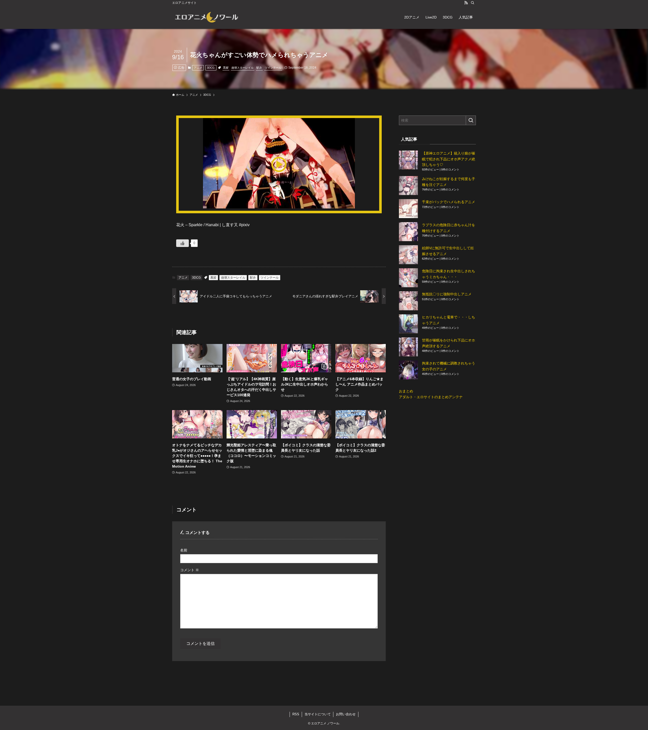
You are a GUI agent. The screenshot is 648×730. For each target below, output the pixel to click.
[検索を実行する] (471, 120)
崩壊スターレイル (242, 67)
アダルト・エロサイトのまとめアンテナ (431, 397)
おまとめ (406, 391)
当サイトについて (318, 714)
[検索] (472, 3)
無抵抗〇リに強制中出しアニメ (447, 294)
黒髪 (226, 67)
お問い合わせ (346, 714)
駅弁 (259, 67)
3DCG (211, 67)
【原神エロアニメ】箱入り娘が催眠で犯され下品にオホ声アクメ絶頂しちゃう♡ (448, 159)
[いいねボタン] (182, 243)
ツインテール (273, 67)
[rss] (466, 3)
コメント (189, 570)
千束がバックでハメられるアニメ (448, 202)
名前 (183, 550)
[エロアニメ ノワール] (206, 17)
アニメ (198, 67)
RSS (295, 714)
